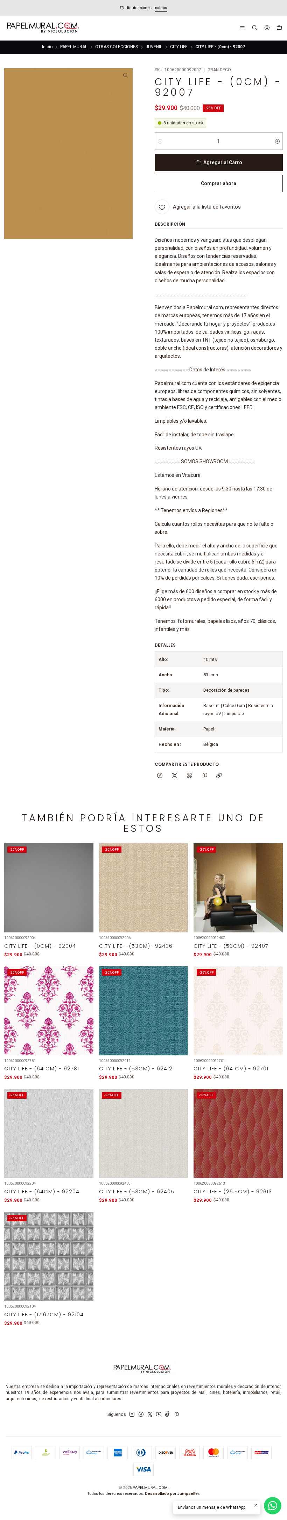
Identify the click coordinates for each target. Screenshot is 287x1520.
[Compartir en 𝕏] (174, 775)
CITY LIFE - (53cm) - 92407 (231, 946)
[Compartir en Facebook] (160, 775)
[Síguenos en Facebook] (141, 1414)
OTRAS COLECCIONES (116, 47)
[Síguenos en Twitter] (150, 1414)
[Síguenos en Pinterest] (177, 1414)
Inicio (47, 47)
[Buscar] (254, 28)
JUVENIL (154, 47)
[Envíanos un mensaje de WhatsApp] (272, 1505)
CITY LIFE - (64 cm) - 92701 (231, 1068)
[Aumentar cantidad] (277, 141)
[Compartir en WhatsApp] (189, 775)
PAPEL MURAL (73, 47)
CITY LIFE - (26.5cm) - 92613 (233, 1191)
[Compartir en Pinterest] (204, 775)
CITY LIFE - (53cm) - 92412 (136, 1068)
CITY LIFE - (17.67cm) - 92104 (44, 1314)
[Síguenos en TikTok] (167, 1414)
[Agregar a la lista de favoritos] (84, 880)
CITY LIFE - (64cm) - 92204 (41, 1191)
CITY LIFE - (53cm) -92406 (136, 946)
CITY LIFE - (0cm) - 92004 (40, 946)
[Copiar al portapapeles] (219, 775)
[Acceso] (266, 28)
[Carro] (279, 28)
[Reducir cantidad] (160, 141)
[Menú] (242, 28)
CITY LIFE (179, 47)
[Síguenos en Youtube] (159, 1414)
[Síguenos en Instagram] (132, 1414)
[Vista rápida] (84, 895)
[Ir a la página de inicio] (42, 28)
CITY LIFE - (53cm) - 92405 (136, 1191)
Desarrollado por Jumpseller (172, 1493)
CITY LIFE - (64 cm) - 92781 (41, 1068)
